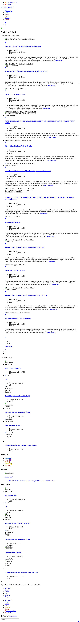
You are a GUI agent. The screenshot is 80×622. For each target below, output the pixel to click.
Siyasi (6, 590)
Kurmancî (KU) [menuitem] (11, 2)
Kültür (7, 591)
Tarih (6, 593)
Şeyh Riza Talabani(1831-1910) (15, 94)
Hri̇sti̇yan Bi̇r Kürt (11, 495)
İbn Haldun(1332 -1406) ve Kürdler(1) (17, 396)
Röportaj (7, 595)
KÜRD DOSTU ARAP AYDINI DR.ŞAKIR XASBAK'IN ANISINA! (32, 481)
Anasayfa (9, 588)
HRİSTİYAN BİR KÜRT (13, 368)
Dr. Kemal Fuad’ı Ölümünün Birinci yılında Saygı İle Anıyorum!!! (26, 71)
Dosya (7, 597)
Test (6, 379)
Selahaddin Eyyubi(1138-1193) (15, 270)
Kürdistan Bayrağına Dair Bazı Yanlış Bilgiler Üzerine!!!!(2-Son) (26, 295)
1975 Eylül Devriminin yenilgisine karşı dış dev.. (21, 445)
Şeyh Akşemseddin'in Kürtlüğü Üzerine (18, 412)
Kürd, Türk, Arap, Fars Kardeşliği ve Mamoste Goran (23, 46)
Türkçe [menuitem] (8, 4)
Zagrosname (13, 616)
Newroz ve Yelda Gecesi (12, 222)
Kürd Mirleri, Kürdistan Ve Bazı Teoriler (18, 146)
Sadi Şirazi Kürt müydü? (13, 425)
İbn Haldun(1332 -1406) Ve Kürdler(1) (17, 523)
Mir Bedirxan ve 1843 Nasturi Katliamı (18, 318)
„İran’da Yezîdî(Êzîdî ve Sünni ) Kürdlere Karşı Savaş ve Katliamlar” (28, 171)
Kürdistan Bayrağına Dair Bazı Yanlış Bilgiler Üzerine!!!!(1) (24, 247)
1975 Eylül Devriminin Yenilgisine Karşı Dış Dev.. (21, 572)
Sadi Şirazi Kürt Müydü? (13, 552)
